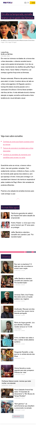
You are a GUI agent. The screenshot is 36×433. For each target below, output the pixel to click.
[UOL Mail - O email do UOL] (25, 3)
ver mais (17, 416)
